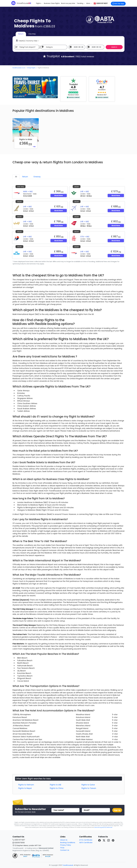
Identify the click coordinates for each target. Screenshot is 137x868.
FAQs (62, 848)
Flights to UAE (55, 785)
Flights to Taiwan (88, 788)
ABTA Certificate (85, 842)
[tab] (16, 177)
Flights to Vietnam (26, 785)
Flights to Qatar (88, 785)
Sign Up (117, 810)
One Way (32, 34)
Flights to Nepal (25, 788)
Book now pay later (68, 3)
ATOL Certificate (85, 840)
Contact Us (64, 850)
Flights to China (56, 788)
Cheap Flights (31, 68)
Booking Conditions (67, 842)
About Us (63, 840)
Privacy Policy (65, 845)
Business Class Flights (52, 3)
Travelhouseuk (67, 865)
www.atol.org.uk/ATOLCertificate (103, 827)
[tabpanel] (68, 225)
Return (20, 34)
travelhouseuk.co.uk (19, 68)
